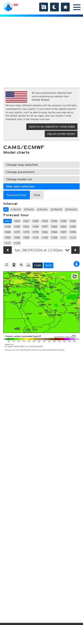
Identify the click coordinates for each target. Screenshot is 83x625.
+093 (7, 237)
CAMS (37, 265)
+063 (63, 226)
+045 (7, 226)
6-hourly (42, 209)
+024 (17, 221)
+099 (26, 237)
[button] (74, 276)
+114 (72, 237)
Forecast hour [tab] (17, 195)
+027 (26, 221)
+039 (63, 221)
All (6, 209)
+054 (35, 226)
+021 (7, 221)
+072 (17, 232)
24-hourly (71, 209)
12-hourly (56, 209)
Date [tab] (37, 195)
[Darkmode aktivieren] (54, 7)
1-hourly (16, 209)
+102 (35, 237)
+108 (54, 237)
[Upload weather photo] (43, 7)
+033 (45, 221)
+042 (72, 221)
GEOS (48, 265)
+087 (63, 232)
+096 (17, 237)
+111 (63, 237)
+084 (54, 232)
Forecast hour (16, 215)
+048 (17, 226)
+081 (45, 232)
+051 (26, 226)
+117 (7, 243)
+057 (45, 226)
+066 (72, 226)
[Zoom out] (21, 265)
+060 (54, 226)
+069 (7, 232)
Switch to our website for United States (52, 126)
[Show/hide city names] (28, 265)
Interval (10, 204)
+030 (35, 221)
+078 (35, 232)
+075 (26, 232)
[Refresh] (6, 265)
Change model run (19, 179)
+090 (72, 232)
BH (16, 5)
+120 (17, 243)
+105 (45, 237)
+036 (54, 221)
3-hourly (29, 209)
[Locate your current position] (14, 265)
